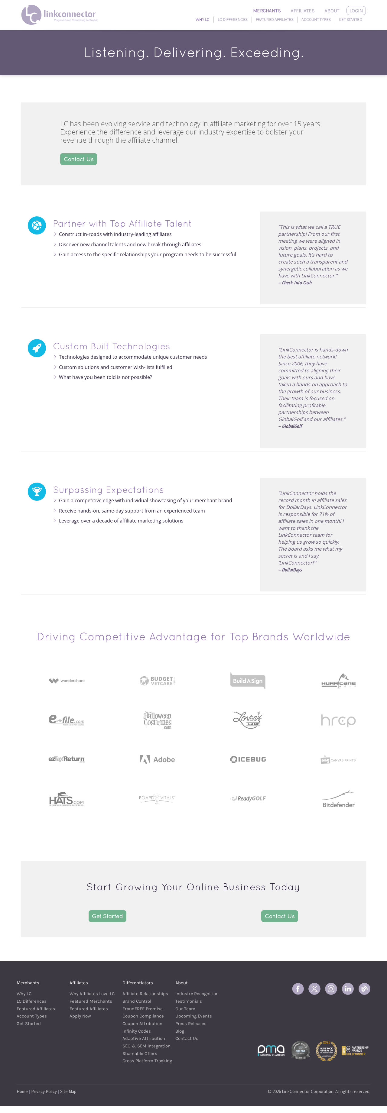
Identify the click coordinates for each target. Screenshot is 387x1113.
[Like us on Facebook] (298, 989)
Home (22, 1091)
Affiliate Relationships (141, 993)
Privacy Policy (44, 1091)
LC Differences (233, 19)
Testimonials (188, 1001)
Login (356, 11)
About (332, 11)
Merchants (267, 11)
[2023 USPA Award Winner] (355, 1050)
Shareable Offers (139, 1053)
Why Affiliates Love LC (88, 993)
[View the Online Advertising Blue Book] (326, 1050)
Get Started (350, 19)
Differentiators (137, 982)
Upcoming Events (193, 1016)
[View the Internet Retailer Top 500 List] (300, 1050)
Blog (179, 1031)
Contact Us (79, 159)
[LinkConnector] (61, 7)
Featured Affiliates (275, 19)
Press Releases (191, 1023)
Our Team (185, 1008)
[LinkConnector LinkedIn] (348, 989)
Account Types (316, 19)
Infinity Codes (136, 1031)
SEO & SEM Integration (141, 1046)
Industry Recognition (194, 993)
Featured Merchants (88, 1001)
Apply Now (80, 1016)
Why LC (203, 19)
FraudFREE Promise (141, 1008)
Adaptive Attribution (141, 1038)
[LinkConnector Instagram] (331, 989)
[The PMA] (271, 1050)
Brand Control (136, 1001)
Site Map (68, 1091)
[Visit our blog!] (364, 989)
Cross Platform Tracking (141, 1060)
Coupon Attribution (141, 1023)
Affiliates (302, 11)
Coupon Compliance (141, 1016)
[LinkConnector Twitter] (314, 989)
